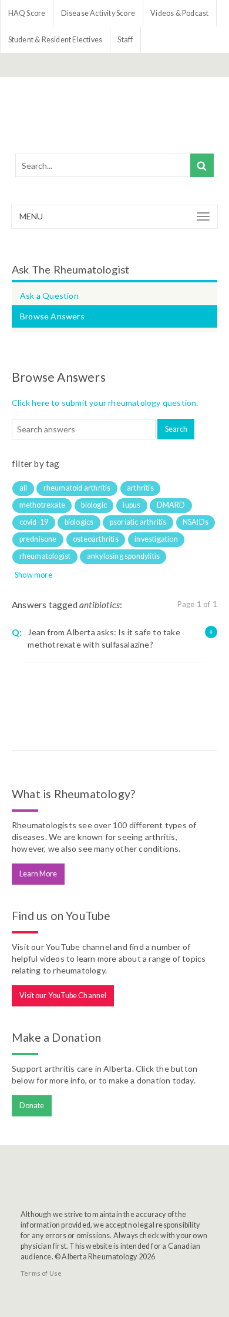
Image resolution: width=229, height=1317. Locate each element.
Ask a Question (49, 296)
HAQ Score (27, 13)
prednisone (38, 539)
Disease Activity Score (98, 13)
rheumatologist (45, 556)
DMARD (171, 505)
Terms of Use (41, 1273)
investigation (156, 539)
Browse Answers (52, 316)
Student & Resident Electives (55, 39)
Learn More (38, 873)
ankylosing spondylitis (123, 556)
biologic (94, 505)
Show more (33, 575)
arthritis (140, 488)
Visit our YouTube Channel (63, 995)
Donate (32, 1105)
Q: (17, 632)
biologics (79, 522)
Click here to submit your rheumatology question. (105, 403)
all (23, 488)
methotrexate (42, 505)
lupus (131, 505)
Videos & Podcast (179, 13)
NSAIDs (195, 522)
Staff (125, 39)
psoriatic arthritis (138, 522)
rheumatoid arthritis (77, 488)
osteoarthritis (96, 539)
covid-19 (34, 522)
